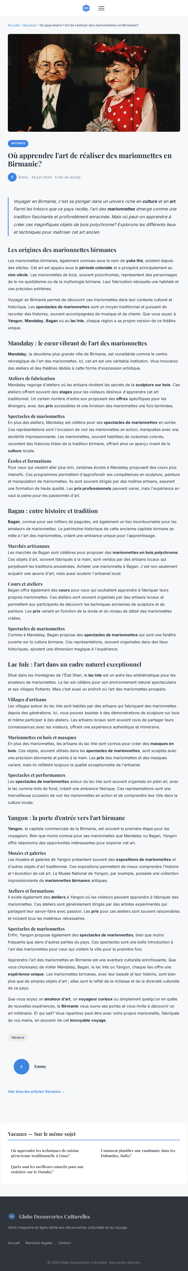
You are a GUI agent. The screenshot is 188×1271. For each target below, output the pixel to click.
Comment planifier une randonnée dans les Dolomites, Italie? (138, 1153)
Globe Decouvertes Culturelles (54, 1216)
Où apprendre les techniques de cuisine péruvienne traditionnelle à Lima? (45, 1153)
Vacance (29, 25)
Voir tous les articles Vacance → (36, 1091)
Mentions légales (38, 1243)
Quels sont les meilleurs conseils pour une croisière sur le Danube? (47, 1169)
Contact (64, 1243)
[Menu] (101, 8)
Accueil (13, 25)
